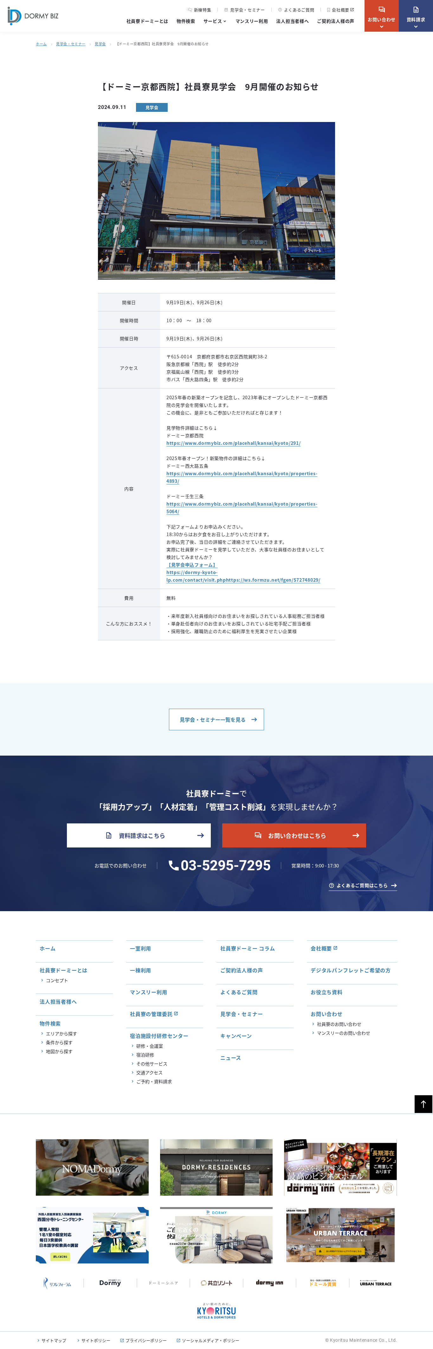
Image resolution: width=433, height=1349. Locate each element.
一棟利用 (140, 970)
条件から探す (59, 1042)
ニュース (230, 1057)
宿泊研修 (145, 1055)
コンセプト (57, 980)
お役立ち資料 (327, 992)
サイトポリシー (95, 1340)
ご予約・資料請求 (154, 1081)
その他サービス (151, 1063)
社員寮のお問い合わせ (339, 1024)
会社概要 (340, 10)
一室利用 (140, 948)
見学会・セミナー (244, 10)
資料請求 (416, 14)
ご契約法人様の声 (335, 21)
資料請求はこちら (135, 835)
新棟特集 (202, 10)
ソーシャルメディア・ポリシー (210, 1340)
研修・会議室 (149, 1046)
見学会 (100, 43)
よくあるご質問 (296, 10)
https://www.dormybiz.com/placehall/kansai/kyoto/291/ (233, 443)
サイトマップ (54, 1340)
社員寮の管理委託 (151, 1014)
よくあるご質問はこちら (362, 885)
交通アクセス (149, 1072)
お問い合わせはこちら (290, 835)
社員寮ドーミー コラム (247, 948)
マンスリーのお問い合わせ (343, 1033)
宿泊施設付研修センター (159, 1035)
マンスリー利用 (252, 21)
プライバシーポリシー (146, 1340)
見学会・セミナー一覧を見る (213, 719)
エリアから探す (61, 1033)
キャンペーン (236, 1035)
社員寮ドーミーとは (147, 21)
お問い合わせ (382, 14)
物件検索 (186, 21)
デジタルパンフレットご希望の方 (351, 970)
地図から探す (59, 1051)
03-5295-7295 (226, 865)
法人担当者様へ (292, 21)
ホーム (41, 43)
